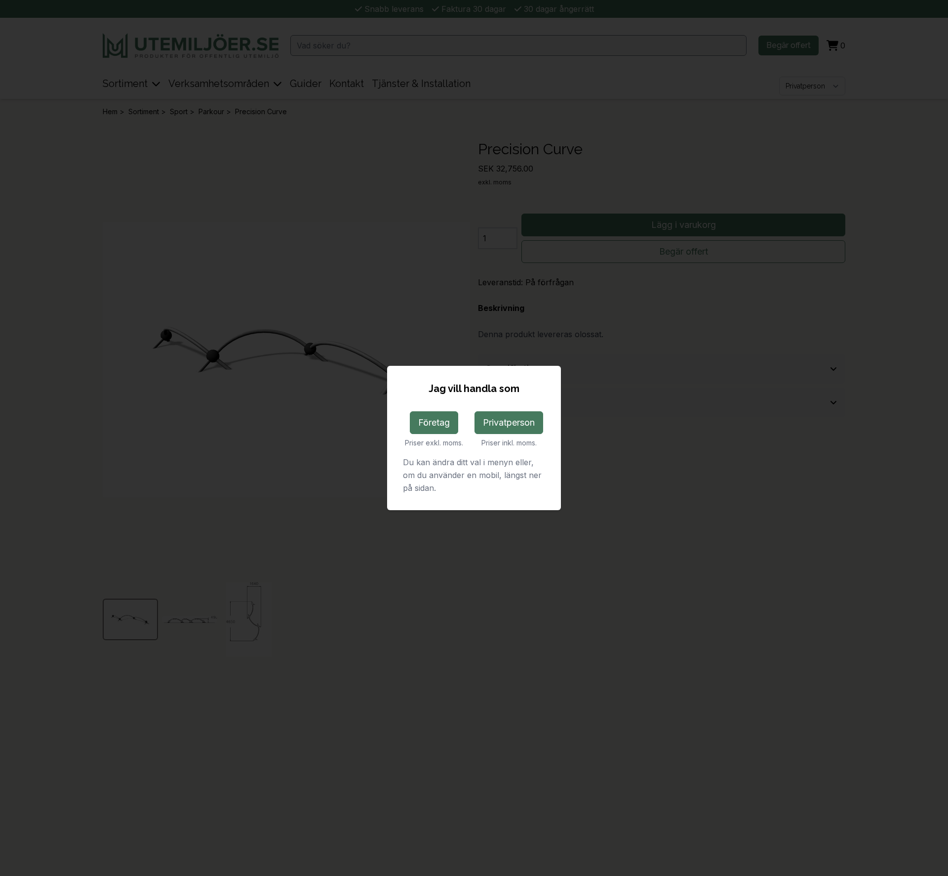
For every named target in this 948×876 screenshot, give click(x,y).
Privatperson (509, 422)
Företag (434, 422)
